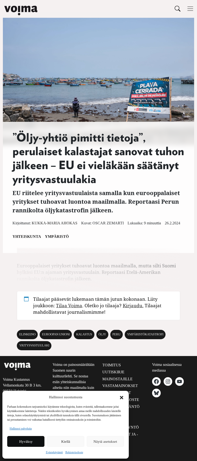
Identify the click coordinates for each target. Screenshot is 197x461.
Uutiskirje (113, 372)
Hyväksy (26, 441)
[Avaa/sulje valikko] (190, 8)
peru (116, 334)
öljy (102, 334)
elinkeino (27, 334)
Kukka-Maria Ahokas (54, 223)
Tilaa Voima (69, 305)
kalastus (84, 334)
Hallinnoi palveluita (21, 428)
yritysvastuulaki (34, 345)
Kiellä (65, 441)
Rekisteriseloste (74, 452)
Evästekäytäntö (54, 452)
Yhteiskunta (26, 236)
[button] (121, 397)
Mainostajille (117, 379)
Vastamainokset (120, 386)
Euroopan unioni (56, 334)
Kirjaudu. (133, 305)
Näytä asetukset (105, 441)
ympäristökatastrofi (145, 334)
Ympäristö (57, 236)
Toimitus (111, 365)
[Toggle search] (178, 8)
